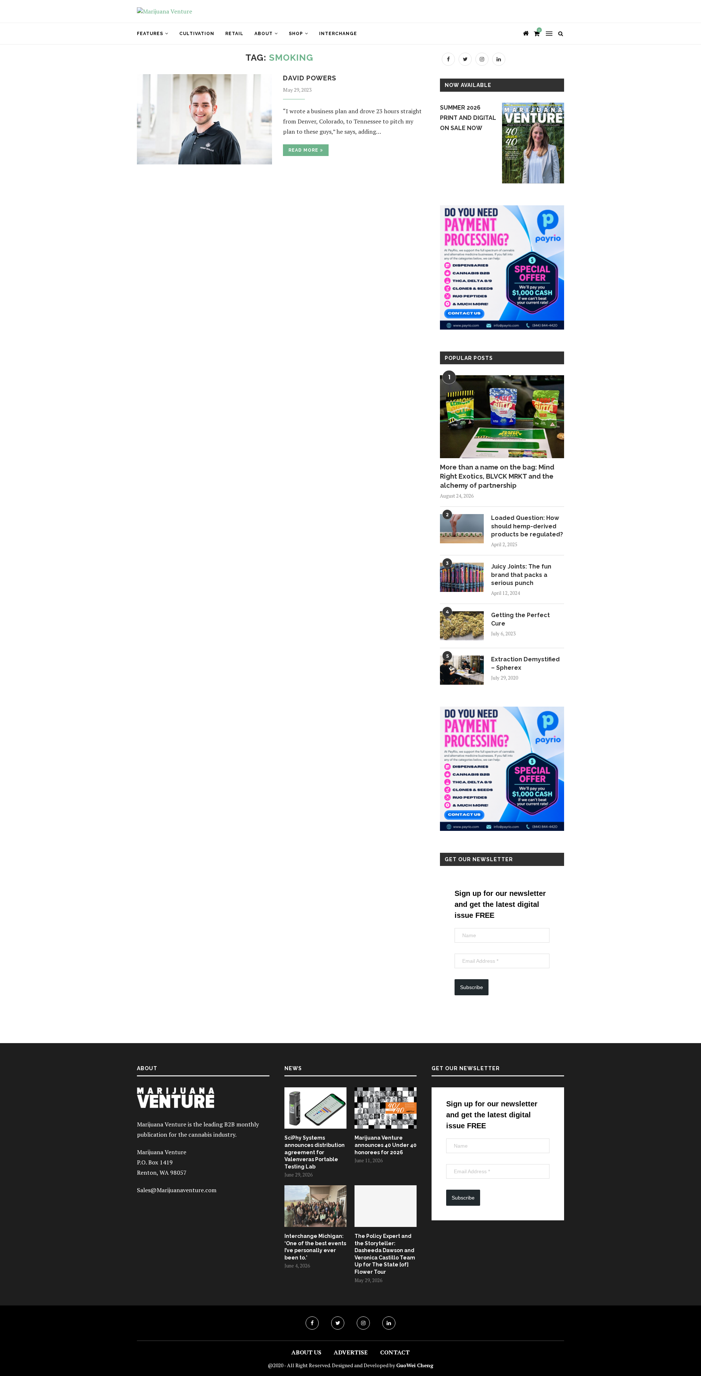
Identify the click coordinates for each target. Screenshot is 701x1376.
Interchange (338, 33)
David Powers (309, 78)
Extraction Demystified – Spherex (525, 663)
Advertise (351, 1352)
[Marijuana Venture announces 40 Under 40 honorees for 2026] (386, 1108)
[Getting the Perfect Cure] (462, 626)
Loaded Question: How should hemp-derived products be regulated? (527, 526)
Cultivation (196, 33)
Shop (296, 33)
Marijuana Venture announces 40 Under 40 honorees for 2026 (386, 1145)
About (263, 33)
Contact (395, 1352)
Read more (303, 150)
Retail (234, 33)
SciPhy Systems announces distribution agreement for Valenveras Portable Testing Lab (314, 1152)
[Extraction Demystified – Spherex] (462, 670)
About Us (306, 1352)
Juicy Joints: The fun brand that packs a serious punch (521, 574)
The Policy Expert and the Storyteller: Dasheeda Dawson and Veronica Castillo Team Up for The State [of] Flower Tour (385, 1254)
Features (150, 33)
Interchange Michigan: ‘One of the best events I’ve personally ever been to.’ (315, 1247)
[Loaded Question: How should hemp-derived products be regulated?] (462, 528)
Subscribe (471, 987)
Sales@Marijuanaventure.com (177, 1190)
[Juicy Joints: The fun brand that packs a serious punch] (462, 577)
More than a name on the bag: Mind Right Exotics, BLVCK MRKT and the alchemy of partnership (497, 476)
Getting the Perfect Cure (520, 619)
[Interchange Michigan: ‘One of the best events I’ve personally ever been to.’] (315, 1206)
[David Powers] (204, 119)
